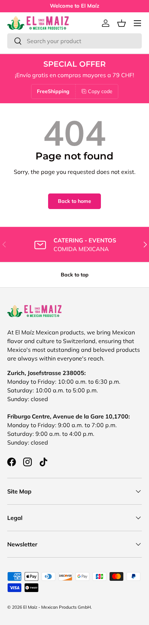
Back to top (75, 274)
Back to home (74, 201)
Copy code (100, 91)
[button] (121, 23)
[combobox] (74, 41)
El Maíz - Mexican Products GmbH (57, 607)
